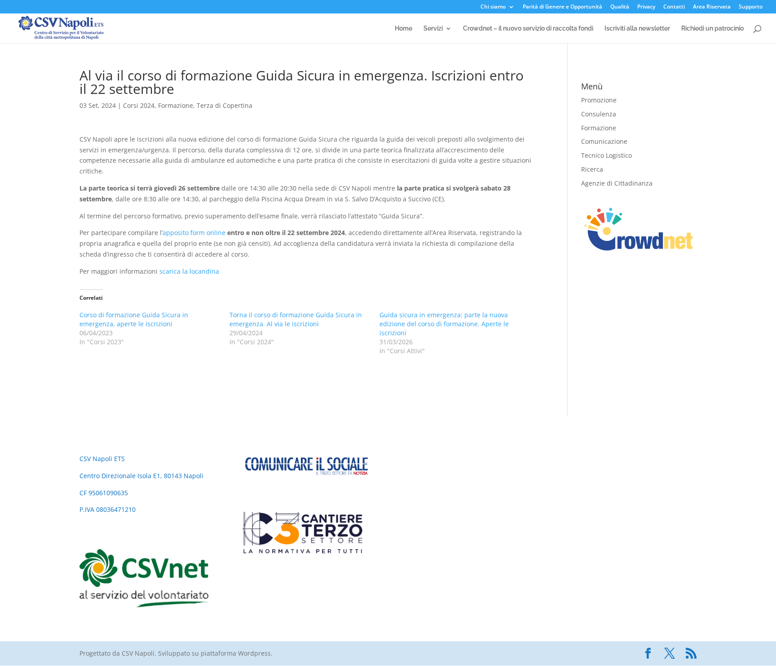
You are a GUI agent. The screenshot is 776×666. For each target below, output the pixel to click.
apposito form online (194, 232)
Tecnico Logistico (606, 155)
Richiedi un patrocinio (712, 28)
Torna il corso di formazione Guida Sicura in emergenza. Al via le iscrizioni (295, 319)
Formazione (175, 105)
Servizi (433, 28)
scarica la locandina (189, 271)
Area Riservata (712, 7)
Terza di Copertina (224, 105)
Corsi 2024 (138, 105)
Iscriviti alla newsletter (637, 28)
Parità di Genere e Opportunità (562, 7)
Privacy (646, 7)
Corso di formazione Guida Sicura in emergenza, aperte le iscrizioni (133, 319)
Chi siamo (493, 7)
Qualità (619, 7)
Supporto (751, 7)
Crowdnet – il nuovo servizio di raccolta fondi (528, 28)
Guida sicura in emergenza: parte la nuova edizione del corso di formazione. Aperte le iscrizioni (444, 324)
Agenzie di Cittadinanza (617, 183)
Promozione (599, 100)
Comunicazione (604, 141)
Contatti (674, 7)
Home (403, 28)
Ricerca (592, 169)
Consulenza (598, 114)
